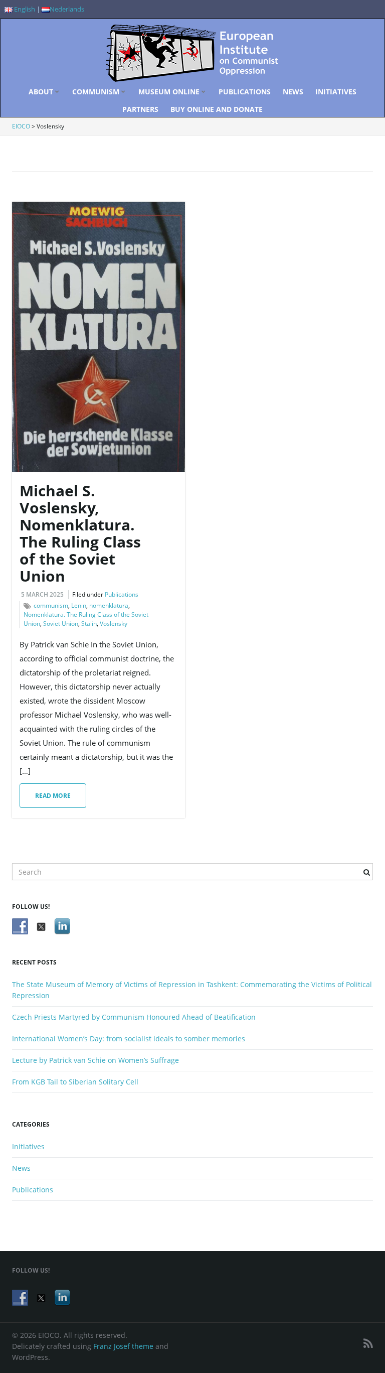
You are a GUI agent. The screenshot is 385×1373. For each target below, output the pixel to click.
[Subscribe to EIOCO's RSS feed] (368, 1343)
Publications (245, 91)
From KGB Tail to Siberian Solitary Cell (75, 1081)
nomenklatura (108, 605)
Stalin (89, 623)
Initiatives (335, 91)
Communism (96, 91)
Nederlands (67, 9)
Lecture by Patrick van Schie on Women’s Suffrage (95, 1060)
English (24, 9)
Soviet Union (60, 623)
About (42, 91)
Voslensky (113, 623)
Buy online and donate (216, 109)
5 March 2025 (42, 594)
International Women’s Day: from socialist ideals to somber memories (128, 1038)
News (293, 91)
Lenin (78, 605)
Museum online (170, 91)
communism (51, 605)
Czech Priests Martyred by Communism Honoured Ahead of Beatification (134, 1017)
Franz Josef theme (123, 1346)
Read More (53, 795)
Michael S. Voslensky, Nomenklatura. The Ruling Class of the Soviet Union (80, 533)
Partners (140, 109)
